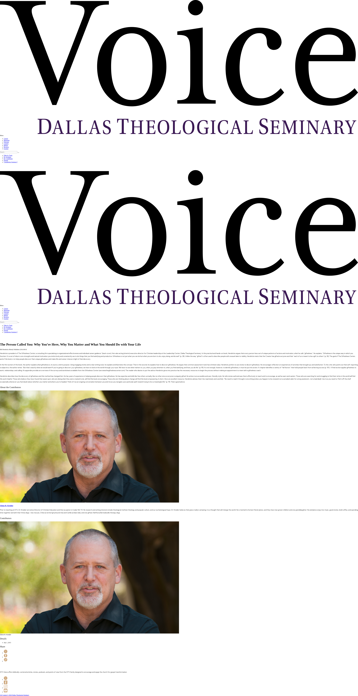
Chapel (6, 138)
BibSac (6, 145)
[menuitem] (181, 139)
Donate (6, 160)
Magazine (7, 140)
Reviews (6, 147)
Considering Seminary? (11, 162)
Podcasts (6, 142)
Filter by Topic (8, 155)
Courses (6, 144)
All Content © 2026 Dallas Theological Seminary (14, 695)
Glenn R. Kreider (6, 506)
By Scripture (7, 157)
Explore (6, 149)
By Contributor (8, 159)
